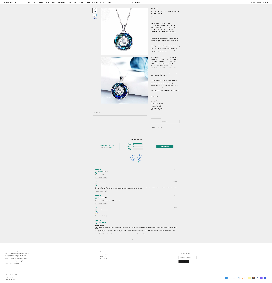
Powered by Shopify (10, 279)
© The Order (9, 277)
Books (41, 2)
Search (259, 2)
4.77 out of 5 (111, 145)
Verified (135, 162)
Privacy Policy (103, 256)
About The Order (104, 254)
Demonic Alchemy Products (96, 2)
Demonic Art (72, 2)
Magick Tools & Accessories (55, 2)
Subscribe (184, 261)
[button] (128, 143)
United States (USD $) (11, 274)
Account (253, 2)
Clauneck (171, 32)
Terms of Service (104, 258)
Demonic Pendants (10, 2)
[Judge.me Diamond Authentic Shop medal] (132, 157)
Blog (110, 2)
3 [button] (136, 239)
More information (157, 127)
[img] (98, 169)
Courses (81, 2)
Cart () (265, 2)
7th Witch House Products (27, 2)
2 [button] (134, 239)
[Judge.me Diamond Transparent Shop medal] (139, 157)
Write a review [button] (165, 146)
